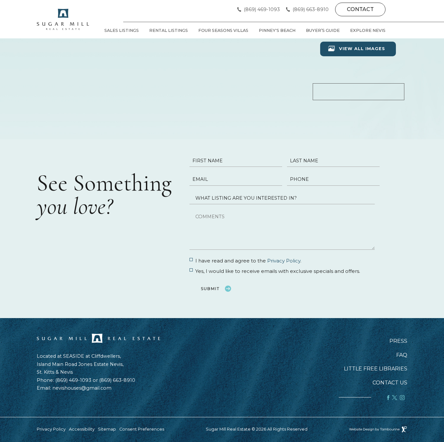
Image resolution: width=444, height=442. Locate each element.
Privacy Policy (283, 261)
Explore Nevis (367, 30)
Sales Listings (121, 30)
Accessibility (82, 429)
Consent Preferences (141, 429)
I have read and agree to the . (248, 260)
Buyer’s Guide (323, 30)
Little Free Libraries (375, 369)
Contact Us (389, 383)
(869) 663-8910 (311, 9)
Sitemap (107, 429)
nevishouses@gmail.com (81, 388)
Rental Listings (168, 30)
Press (398, 341)
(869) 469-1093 (262, 9)
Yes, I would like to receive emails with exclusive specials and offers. (277, 271)
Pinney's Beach (277, 30)
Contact (360, 9)
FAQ (401, 355)
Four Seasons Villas (223, 30)
